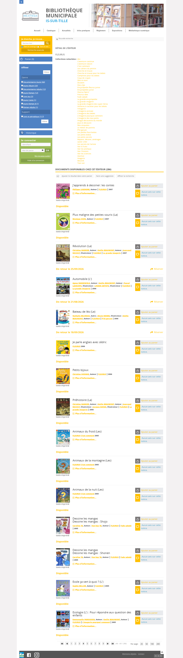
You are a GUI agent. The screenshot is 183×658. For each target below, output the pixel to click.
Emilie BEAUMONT (106, 250)
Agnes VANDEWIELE (81, 283)
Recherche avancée (36, 50)
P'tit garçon (82, 130)
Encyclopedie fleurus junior (88, 87)
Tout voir (81, 163)
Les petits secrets (84, 137)
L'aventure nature (84, 64)
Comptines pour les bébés (88, 75)
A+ (161, 656)
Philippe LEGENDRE (81, 189)
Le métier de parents (86, 127)
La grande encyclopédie (87, 99)
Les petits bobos (84, 134)
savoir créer (82, 142)
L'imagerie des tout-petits (88, 118)
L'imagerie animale (85, 111)
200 (158, 644)
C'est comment (83, 66)
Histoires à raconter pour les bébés (92, 106)
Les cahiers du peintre (86, 68)
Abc (79, 59)
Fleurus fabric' (83, 92)
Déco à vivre (82, 80)
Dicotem (80, 82)
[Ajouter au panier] (137, 186)
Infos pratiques (83, 30)
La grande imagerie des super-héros (92, 104)
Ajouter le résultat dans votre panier (77, 176)
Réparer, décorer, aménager (89, 139)
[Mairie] (21, 655)
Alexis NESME (103, 316)
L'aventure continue (85, 61)
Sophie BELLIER (79, 586)
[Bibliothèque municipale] (31, 15)
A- (156, 656)
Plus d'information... (85, 193)
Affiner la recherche (126, 176)
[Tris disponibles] (58, 176)
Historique (31, 132)
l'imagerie (81, 108)
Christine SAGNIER (81, 250)
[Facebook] (29, 655)
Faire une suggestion (105, 176)
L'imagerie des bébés (86, 113)
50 (147, 644)
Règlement (101, 30)
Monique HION (79, 219)
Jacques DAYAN (99, 407)
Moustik (80, 160)
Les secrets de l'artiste (86, 144)
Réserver (158, 268)
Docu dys (81, 85)
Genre (25, 77)
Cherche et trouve (84, 71)
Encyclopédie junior (85, 90)
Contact (141, 654)
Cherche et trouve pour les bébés (91, 73)
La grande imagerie (85, 101)
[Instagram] (37, 655)
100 (152, 644)
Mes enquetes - (83, 125)
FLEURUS (103, 189)
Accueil (37, 30)
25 (142, 644)
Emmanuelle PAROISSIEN (84, 619)
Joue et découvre (84, 123)
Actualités (66, 30)
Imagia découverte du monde (89, 120)
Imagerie (81, 158)
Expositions (117, 30)
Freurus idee (82, 94)
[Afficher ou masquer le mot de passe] (42, 150)
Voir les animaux (84, 149)
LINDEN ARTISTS (102, 286)
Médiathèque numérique (139, 30)
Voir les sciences (84, 153)
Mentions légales (129, 654)
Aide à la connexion (35, 160)
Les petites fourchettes (86, 132)
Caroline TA (78, 526)
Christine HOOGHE (81, 374)
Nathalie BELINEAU (81, 316)
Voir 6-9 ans (82, 146)
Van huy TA (97, 526)
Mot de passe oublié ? (43, 156)
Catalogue (51, 30)
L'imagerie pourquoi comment (90, 116)
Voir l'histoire (82, 151)
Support (26, 111)
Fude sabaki (82, 97)
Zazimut (80, 156)
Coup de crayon (84, 78)
